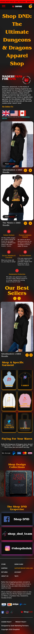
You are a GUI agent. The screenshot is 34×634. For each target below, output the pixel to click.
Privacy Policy (20, 622)
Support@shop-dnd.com (23, 568)
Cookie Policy (6, 622)
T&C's (16, 576)
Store (3, 564)
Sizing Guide (18, 564)
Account (17, 572)
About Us (4, 576)
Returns (4, 572)
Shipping (4, 568)
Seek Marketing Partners (20, 626)
